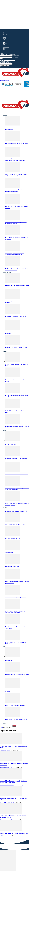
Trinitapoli (5, 50)
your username (15, 55)
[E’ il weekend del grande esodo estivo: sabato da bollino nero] (11, 760)
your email (14, 63)
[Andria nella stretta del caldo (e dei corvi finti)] (12, 521)
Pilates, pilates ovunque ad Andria (13, 538)
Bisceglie (4, 35)
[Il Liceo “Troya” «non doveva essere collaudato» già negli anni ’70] (12, 235)
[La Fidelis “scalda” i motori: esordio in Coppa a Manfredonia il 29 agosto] (12, 639)
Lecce (4, 42)
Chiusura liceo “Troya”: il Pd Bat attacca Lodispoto (16, 474)
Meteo (11, 511)
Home (4, 113)
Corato (4, 39)
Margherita (5, 43)
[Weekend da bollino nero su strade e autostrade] (11, 830)
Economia (5, 351)
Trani (4, 49)
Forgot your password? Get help (7, 60)
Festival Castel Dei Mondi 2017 (15, 510)
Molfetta (5, 44)
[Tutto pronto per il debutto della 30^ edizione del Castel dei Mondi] (12, 298)
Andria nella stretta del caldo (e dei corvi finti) (15, 524)
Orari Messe (15, 511)
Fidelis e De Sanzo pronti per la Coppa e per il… (15, 597)
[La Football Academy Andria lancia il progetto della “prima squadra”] (12, 624)
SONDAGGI (25, 511)
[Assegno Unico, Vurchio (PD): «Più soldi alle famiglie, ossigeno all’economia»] (12, 440)
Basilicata (5, 34)
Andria (4, 30)
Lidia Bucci (2, 835)
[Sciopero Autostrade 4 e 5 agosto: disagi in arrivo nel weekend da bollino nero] (11, 795)
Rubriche (5, 507)
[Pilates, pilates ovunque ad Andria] (12, 535)
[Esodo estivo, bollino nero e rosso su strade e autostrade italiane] (11, 813)
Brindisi (4, 37)
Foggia (4, 40)
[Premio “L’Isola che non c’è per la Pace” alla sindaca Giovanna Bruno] (12, 140)
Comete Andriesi (9, 552)
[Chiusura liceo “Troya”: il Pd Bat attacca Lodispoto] (12, 471)
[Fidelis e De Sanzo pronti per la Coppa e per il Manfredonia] (12, 594)
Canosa (4, 38)
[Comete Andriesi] (12, 549)
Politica (4, 430)
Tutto (6, 508)
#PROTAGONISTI (12, 508)
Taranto (4, 48)
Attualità (5, 115)
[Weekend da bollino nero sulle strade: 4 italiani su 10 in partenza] (11, 743)
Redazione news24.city (5, 750)
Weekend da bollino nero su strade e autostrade (14, 833)
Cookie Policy (8, 888)
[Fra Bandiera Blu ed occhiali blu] (12, 563)
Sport (4, 568)
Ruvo (4, 45)
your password (15, 57)
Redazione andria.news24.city (7, 767)
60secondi (18, 508)
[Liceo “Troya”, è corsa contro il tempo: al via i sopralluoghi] (12, 687)
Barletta (4, 33)
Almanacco (22, 508)
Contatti (4, 723)
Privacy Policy (2, 888)
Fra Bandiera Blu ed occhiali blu (12, 566)
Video (4, 646)
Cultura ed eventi (7, 272)
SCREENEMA (20, 511)
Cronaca (5, 193)
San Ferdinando (6, 47)
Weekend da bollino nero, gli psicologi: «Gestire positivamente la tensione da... (13, 781)
